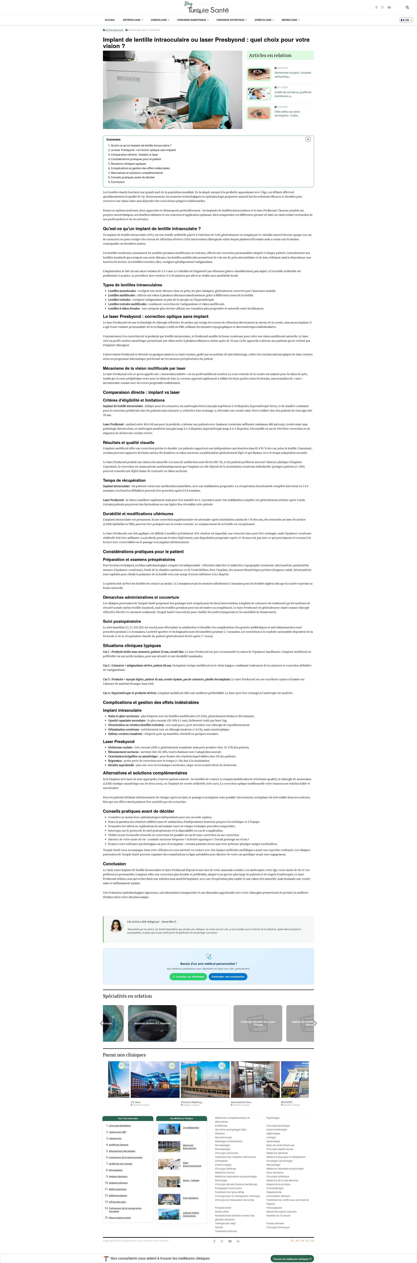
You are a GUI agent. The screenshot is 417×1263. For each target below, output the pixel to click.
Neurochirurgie (223, 1137)
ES (307, 1240)
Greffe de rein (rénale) (120, 1163)
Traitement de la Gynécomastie (125, 1157)
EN (302, 1240)
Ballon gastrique (118, 1189)
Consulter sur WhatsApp (190, 976)
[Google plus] (222, 1241)
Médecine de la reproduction (282, 1180)
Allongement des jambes (122, 1151)
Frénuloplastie (274, 1207)
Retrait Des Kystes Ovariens (281, 1211)
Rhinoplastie (115, 1170)
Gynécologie (263, 19)
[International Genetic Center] (183, 1079)
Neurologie (290, 19)
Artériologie (132, 19)
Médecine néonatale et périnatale (284, 1168)
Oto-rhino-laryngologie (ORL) (230, 1129)
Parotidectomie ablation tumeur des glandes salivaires (234, 1217)
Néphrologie (273, 1133)
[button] (102, 1023)
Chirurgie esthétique (277, 1176)
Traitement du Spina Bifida (229, 1192)
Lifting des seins (117, 1201)
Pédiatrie (220, 1133)
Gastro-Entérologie (276, 1129)
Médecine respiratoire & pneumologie (236, 1176)
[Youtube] (230, 1241)
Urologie (271, 1137)
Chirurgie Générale (225, 1168)
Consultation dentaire (278, 1196)
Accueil (110, 19)
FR (292, 1240)
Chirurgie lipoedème (120, 1125)
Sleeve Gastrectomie (120, 1217)
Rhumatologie (222, 1149)
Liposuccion (115, 1138)
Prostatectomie (223, 1207)
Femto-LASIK (222, 1211)
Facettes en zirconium (278, 1215)
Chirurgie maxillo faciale (279, 1149)
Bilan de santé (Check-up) (280, 1145)
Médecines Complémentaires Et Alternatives (232, 1119)
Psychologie (272, 1117)
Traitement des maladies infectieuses (235, 1156)
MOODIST (215, 1102)
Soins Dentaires (275, 1172)
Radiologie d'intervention (229, 1141)
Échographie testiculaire (228, 1188)
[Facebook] (214, 1241)
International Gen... (170, 1102)
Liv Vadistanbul (191, 1127)
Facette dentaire (275, 1223)
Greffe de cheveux (118, 1144)
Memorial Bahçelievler (189, 1147)
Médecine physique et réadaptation (286, 1156)
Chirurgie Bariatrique (192, 19)
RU (312, 1240)
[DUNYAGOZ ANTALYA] (283, 1079)
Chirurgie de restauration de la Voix (234, 1199)
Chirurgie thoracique (277, 1227)
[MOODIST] (233, 1079)
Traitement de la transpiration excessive (125, 1210)
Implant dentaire (118, 1176)
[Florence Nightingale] (133, 1079)
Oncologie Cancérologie (279, 1160)
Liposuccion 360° (117, 1132)
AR (297, 1240)
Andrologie (221, 1180)
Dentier (219, 1227)
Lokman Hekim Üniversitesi (191, 1214)
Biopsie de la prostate (278, 1184)
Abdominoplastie (118, 1195)
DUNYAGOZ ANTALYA (272, 1102)
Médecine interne (224, 1172)
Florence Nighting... (120, 1102)
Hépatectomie (274, 1192)
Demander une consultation (228, 976)
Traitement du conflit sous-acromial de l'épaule (287, 1201)
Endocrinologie (223, 1164)
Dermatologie (222, 1145)
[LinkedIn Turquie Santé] (238, 1241)
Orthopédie (221, 1160)
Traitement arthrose (226, 1231)
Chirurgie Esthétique (230, 19)
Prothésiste (221, 1125)
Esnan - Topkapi (191, 1180)
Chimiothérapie (274, 1188)
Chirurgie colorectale (226, 1153)
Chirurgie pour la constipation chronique (237, 1196)
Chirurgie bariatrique (278, 1125)
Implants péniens (118, 1182)
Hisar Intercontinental (192, 1164)
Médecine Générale (277, 1153)
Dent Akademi (190, 1198)
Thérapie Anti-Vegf (225, 1223)
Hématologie (273, 1164)
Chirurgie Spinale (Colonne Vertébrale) (236, 1184)
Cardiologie (159, 19)
